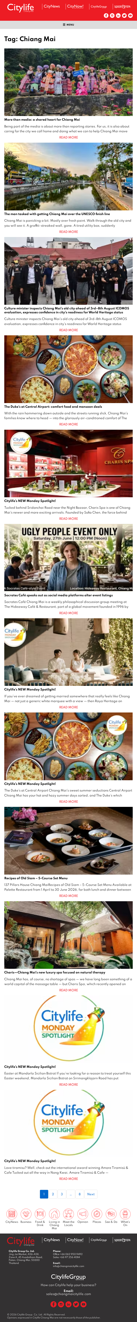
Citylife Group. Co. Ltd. (30, 1314)
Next (91, 1194)
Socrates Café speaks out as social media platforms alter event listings (68, 569)
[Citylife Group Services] (99, 6)
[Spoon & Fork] (122, 7)
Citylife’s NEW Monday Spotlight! (68, 475)
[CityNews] (52, 6)
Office (68, 1254)
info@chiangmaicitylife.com (68, 1266)
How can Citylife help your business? (68, 1285)
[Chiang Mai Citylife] (20, 8)
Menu (70, 24)
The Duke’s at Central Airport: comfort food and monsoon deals (68, 381)
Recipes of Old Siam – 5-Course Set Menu (68, 852)
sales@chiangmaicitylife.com (68, 1292)
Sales (66, 1257)
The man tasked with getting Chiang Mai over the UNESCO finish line (68, 188)
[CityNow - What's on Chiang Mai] (75, 6)
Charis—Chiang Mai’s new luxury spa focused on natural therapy (68, 947)
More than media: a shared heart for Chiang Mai (68, 94)
